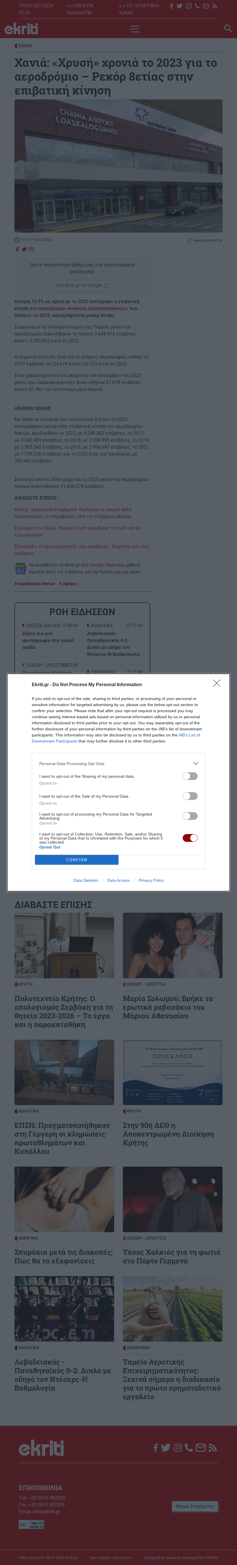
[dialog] (118, 782)
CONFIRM (77, 860)
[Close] (218, 685)
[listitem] (118, 763)
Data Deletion (85, 880)
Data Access (118, 880)
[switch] (190, 776)
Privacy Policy (151, 880)
